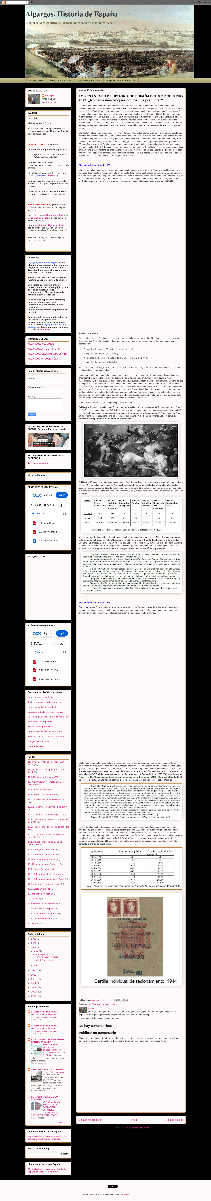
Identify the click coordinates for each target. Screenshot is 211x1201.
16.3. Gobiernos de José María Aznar (46, 879)
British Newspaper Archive (40, 726)
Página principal (36, 81)
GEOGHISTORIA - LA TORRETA (47, 1069)
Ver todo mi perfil (50, 102)
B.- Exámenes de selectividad (102, 1004)
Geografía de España (39, 218)
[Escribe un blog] (118, 1000)
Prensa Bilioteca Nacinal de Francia (45, 731)
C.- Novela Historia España (41, 908)
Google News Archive (38, 741)
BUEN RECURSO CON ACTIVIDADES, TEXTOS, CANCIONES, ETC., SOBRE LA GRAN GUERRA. (54, 1050)
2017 (34, 983)
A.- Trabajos (34, 898)
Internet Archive (35, 746)
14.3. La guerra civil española (42, 854)
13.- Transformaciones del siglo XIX (45, 814)
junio (36, 951)
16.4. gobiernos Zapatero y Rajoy (44, 884)
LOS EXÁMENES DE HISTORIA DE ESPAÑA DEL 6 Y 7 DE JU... (45, 957)
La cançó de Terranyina (53, 1072)
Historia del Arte (54, 215)
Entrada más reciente (90, 1120)
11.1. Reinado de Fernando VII (43, 777)
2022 (34, 947)
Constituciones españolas (40, 697)
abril (36, 965)
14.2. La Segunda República (42, 849)
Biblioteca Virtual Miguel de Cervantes (46, 736)
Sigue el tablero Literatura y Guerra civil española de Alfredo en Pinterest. (47, 1137)
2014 (34, 996)
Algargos (50, 95)
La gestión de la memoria (44, 1011)
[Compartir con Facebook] (124, 1000)
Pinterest (51, 176)
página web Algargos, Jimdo (50, 225)
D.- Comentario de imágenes (42, 913)
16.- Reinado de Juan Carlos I (42, 864)
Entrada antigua (174, 1120)
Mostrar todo (64, 1122)
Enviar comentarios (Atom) (138, 1128)
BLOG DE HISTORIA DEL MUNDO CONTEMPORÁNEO (48, 1040)
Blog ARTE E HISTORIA (89, 81)
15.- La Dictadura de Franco (41, 859)
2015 (34, 991)
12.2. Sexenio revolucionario (42, 794)
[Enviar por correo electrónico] (115, 1000)
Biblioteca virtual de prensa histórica (45, 712)
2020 (34, 970)
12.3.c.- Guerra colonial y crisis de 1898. (47, 807)
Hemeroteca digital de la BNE (42, 707)
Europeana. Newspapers (40, 721)
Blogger (125, 1195)
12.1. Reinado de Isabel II (40, 789)
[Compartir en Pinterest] (127, 1000)
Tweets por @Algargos (39, 463)
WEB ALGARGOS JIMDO (60, 81)
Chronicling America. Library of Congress (48, 716)
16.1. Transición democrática (42, 869)
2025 (34, 939)
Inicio (134, 1120)
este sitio (44, 329)
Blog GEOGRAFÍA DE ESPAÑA (121, 81)
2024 (34, 943)
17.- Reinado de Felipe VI (40, 893)
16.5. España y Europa (39, 889)
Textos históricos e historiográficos (44, 702)
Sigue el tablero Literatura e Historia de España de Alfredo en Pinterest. (47, 1170)
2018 (34, 979)
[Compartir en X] (121, 1000)
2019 (34, 975)
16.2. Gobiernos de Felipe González (45, 874)
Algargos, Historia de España (71, 13)
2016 (34, 987)
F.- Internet (33, 923)
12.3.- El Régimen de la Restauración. (46, 799)
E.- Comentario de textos (40, 918)
